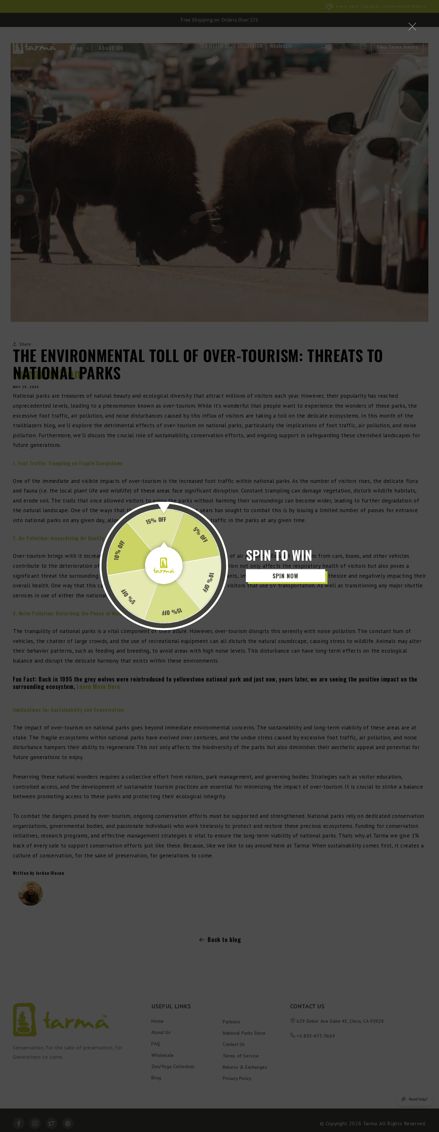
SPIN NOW (286, 575)
